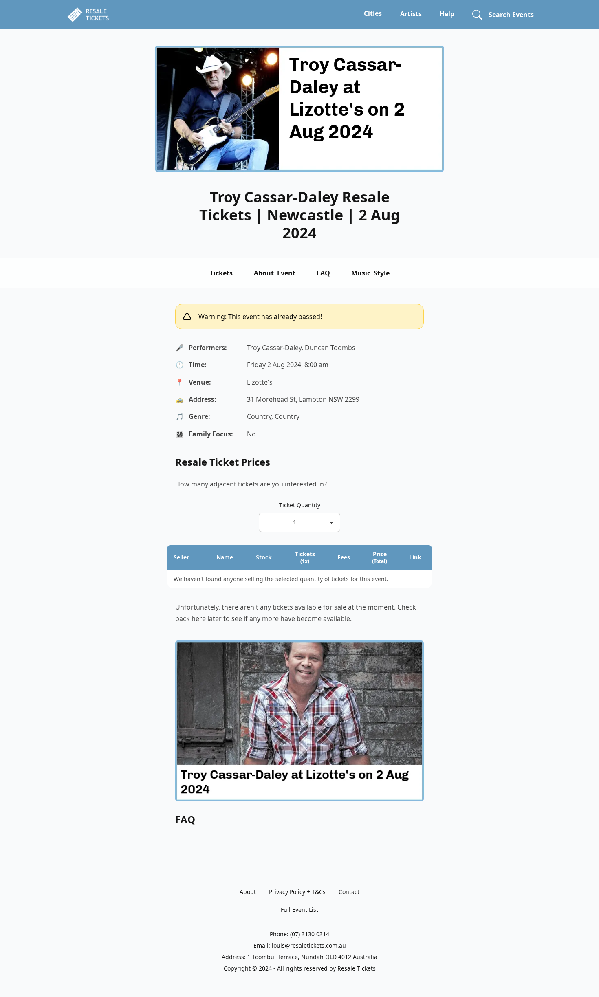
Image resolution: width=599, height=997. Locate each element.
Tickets (221, 273)
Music (370, 273)
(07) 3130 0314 (309, 934)
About (274, 273)
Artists (411, 13)
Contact (349, 892)
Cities (373, 13)
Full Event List (299, 909)
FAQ (323, 273)
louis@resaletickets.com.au (309, 945)
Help (447, 13)
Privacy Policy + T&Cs (297, 892)
